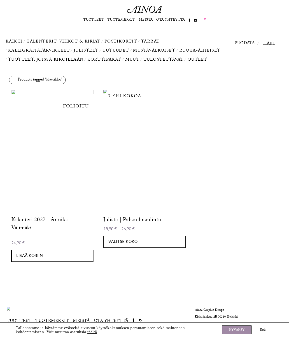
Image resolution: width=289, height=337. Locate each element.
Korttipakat (104, 60)
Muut (132, 60)
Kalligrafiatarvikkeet (39, 51)
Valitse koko (123, 242)
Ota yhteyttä (170, 20)
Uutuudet (116, 51)
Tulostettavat (164, 60)
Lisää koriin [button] (29, 256)
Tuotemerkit (121, 20)
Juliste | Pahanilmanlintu (132, 220)
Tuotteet (93, 20)
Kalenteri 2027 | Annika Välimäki (39, 224)
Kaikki (14, 41)
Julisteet (86, 51)
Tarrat (150, 41)
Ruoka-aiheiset (200, 51)
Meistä (146, 20)
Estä (263, 329)
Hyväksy (237, 329)
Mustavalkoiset (154, 51)
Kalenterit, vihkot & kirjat (63, 41)
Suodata (245, 43)
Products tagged (40, 79)
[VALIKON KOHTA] (189, 21)
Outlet (197, 60)
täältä (92, 332)
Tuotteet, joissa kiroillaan (46, 60)
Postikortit (121, 41)
